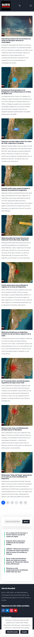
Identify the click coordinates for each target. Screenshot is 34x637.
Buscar (26, 521)
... (16, 502)
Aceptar (24, 632)
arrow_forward (25, 502)
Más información (12, 632)
